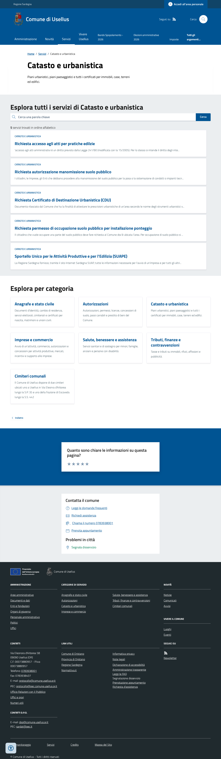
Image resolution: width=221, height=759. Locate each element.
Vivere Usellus (83, 36)
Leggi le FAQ (120, 674)
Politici (14, 622)
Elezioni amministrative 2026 (146, 37)
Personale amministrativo (25, 617)
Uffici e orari (17, 697)
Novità (49, 39)
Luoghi (167, 629)
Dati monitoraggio (20, 745)
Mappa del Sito (103, 745)
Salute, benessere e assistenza (130, 595)
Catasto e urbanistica (28, 136)
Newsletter (170, 658)
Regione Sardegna (22, 4)
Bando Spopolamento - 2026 (110, 37)
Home (30, 54)
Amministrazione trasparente (129, 670)
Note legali (119, 659)
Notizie (168, 595)
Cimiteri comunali (122, 606)
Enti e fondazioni (20, 606)
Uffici (13, 628)
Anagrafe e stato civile (74, 595)
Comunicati (170, 600)
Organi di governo (20, 611)
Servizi (66, 39)
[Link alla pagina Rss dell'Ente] (166, 653)
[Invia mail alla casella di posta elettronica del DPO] (33, 722)
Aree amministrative (22, 595)
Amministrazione (26, 39)
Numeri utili (16, 703)
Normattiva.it (69, 670)
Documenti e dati (20, 600)
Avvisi (167, 606)
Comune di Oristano (72, 654)
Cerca (203, 117)
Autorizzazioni (69, 600)
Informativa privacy (124, 654)
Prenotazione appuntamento (129, 682)
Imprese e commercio (73, 611)
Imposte (174, 39)
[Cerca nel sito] (202, 19)
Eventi (167, 635)
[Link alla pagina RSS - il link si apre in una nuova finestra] (174, 19)
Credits (75, 745)
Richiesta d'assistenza (125, 687)
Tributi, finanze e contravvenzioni (131, 600)
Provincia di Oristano (73, 659)
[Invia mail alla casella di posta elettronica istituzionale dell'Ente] (37, 680)
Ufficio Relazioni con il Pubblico (27, 692)
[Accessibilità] (11, 748)
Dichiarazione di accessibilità (129, 665)
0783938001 (29, 671)
